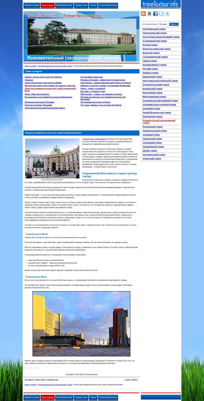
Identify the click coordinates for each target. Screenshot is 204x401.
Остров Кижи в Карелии (91, 77)
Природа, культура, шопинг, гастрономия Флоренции (105, 86)
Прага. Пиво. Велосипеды (37, 94)
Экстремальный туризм (154, 155)
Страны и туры (81, 5)
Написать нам (52, 379)
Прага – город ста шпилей (92, 88)
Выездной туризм (151, 53)
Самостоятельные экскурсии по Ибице (43, 83)
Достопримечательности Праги (95, 102)
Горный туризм (150, 61)
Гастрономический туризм (155, 57)
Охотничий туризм (151, 109)
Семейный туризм (151, 135)
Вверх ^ (135, 379)
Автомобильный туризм (154, 29)
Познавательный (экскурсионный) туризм (55, 66)
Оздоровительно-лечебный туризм (159, 105)
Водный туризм (150, 45)
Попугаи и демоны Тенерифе (38, 105)
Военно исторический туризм (156, 49)
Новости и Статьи (32, 5)
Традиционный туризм (153, 147)
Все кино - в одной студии (92, 91)
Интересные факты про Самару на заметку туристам (50, 86)
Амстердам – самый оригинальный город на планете (105, 83)
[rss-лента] (143, 13)
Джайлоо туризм (150, 73)
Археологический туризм (155, 33)
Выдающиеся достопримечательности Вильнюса (48, 97)
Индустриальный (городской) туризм (160, 81)
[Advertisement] (81, 119)
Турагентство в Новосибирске (94, 139)
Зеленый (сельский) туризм (156, 85)
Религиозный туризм (152, 127)
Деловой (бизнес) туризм (154, 65)
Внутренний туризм (64, 5)
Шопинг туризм (150, 151)
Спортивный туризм (152, 143)
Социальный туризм (152, 139)
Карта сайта (40, 379)
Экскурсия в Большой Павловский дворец (45, 108)
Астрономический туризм (155, 41)
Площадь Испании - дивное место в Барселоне (102, 80)
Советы (93, 5)
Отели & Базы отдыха (108, 5)
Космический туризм (152, 89)
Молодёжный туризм (153, 93)
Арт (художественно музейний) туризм (161, 37)
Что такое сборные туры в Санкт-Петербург (101, 105)
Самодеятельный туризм (155, 131)
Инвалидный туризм (152, 77)
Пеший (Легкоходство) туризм (157, 113)
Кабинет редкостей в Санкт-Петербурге (43, 77)
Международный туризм (154, 97)
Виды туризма (47, 5)
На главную (29, 379)
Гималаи (29, 80)
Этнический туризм (152, 159)
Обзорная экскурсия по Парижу (40, 102)
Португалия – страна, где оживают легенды (101, 94)
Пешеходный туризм (152, 117)
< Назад (127, 379)
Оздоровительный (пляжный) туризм (160, 101)
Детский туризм (150, 69)
